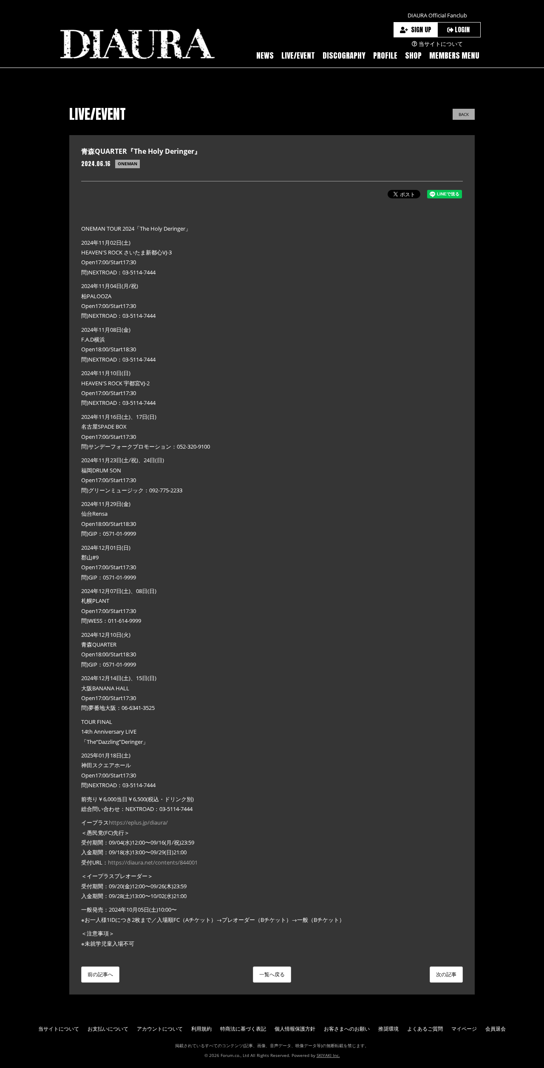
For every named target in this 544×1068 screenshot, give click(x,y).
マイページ (464, 1028)
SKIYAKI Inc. (328, 1055)
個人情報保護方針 (295, 1028)
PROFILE (385, 55)
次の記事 (446, 974)
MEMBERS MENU (454, 55)
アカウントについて (160, 1028)
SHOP (413, 55)
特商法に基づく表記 (243, 1028)
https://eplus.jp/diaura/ (138, 822)
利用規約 (201, 1028)
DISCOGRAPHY (344, 55)
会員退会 (495, 1028)
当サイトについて (58, 1028)
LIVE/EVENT (298, 55)
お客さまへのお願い (347, 1028)
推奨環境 (388, 1028)
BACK (464, 114)
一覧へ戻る (272, 974)
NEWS (265, 55)
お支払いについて (108, 1028)
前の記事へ (100, 974)
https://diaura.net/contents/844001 (153, 862)
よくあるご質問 (425, 1028)
